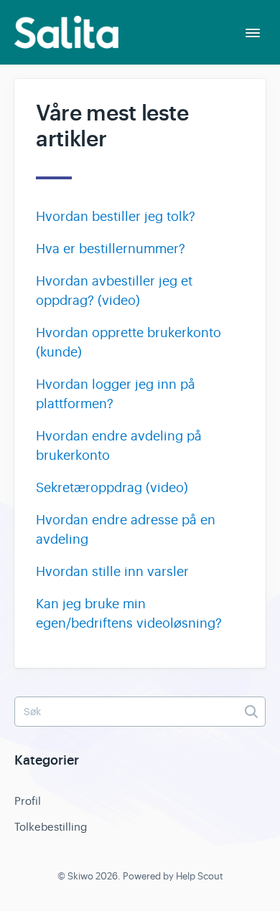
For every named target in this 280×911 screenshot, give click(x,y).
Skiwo (80, 876)
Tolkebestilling (50, 827)
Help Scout (199, 876)
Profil (27, 801)
